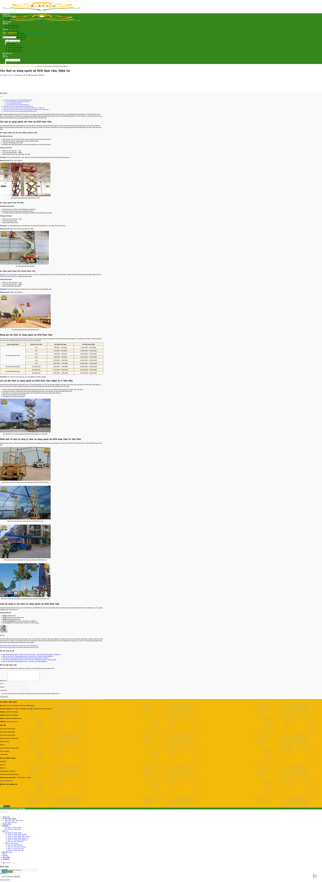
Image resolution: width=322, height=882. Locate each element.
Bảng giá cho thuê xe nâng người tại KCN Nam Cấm (18, 106)
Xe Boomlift (10, 274)
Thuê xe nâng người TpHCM (16, 33)
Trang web (3, 690)
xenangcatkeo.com (12, 721)
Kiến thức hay (7, 53)
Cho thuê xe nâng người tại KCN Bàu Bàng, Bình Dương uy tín (19, 647)
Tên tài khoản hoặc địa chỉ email (11, 870)
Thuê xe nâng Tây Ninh (15, 51)
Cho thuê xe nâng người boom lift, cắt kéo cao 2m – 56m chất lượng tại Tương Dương (29, 660)
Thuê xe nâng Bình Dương (15, 47)
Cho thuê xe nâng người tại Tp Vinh (18, 377)
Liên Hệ (5, 57)
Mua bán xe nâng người (7, 732)
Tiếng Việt (7, 37)
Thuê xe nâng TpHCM (14, 45)
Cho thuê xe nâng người (12, 31)
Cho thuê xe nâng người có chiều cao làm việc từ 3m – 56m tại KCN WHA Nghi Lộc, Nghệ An (31, 654)
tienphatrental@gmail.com (15, 617)
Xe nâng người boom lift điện (14, 103)
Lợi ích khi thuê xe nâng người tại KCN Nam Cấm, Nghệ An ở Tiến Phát (24, 108)
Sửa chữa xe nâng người (7, 735)
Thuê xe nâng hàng (11, 43)
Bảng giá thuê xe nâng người (9, 738)
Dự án (5, 55)
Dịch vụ (2, 745)
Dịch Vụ (5, 29)
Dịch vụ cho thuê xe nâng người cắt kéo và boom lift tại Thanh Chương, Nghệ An (28, 656)
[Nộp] (5, 62)
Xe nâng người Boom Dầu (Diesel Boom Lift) (18, 104)
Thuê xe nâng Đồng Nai (15, 49)
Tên (1, 684)
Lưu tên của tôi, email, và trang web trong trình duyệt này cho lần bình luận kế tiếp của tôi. (31, 693)
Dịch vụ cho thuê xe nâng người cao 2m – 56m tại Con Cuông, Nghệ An (25, 661)
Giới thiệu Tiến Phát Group (13, 18)
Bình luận (3, 680)
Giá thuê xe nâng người (12, 25)
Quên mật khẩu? (5, 880)
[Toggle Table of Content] (1, 97)
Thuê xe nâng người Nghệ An (16, 39)
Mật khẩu (3, 873)
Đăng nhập (17, 876)
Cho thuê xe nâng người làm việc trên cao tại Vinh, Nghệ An (19, 645)
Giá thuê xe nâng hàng (12, 27)
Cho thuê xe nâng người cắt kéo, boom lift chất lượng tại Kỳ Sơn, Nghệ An (26, 658)
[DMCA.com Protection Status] (5, 807)
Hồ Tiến (9, 75)
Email (2, 687)
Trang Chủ (6, 14)
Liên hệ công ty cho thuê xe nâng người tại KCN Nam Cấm (20, 111)
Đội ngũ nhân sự (10, 20)
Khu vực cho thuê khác (15, 41)
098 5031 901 (7, 872)
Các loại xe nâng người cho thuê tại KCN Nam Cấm (18, 100)
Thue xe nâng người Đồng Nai (16, 37)
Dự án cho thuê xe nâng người (9, 748)
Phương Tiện (7, 22)
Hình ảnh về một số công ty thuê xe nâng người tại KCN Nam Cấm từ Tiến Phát (26, 109)
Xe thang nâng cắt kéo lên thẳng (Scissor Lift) (18, 101)
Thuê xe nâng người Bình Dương (17, 35)
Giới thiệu (3, 761)
